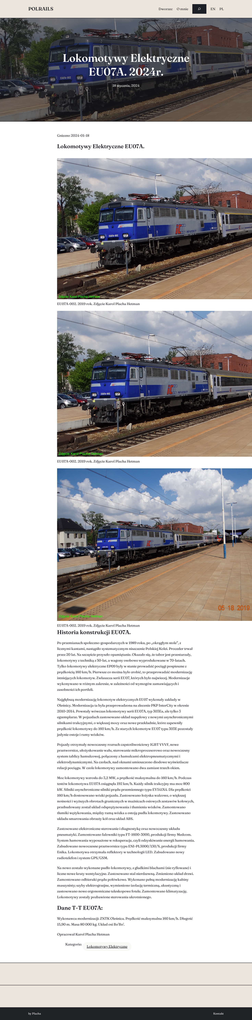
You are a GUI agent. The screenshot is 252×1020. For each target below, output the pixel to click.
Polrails (40, 9)
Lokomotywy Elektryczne (107, 946)
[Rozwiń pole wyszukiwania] (199, 9)
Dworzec (166, 9)
